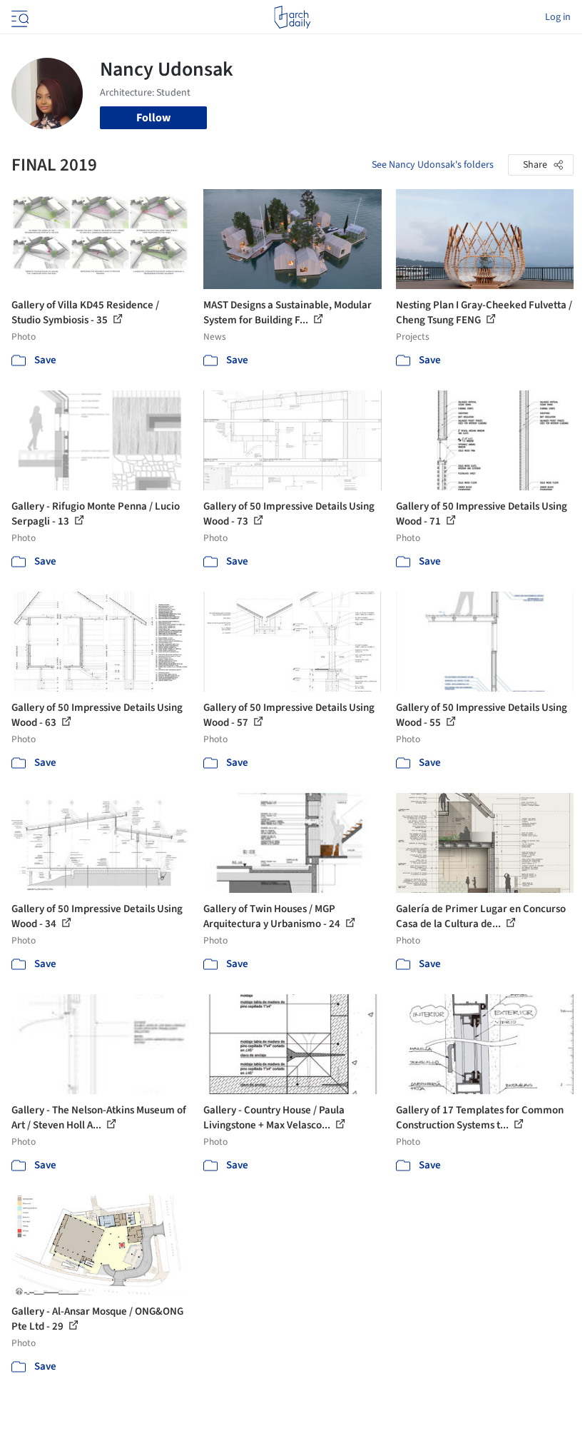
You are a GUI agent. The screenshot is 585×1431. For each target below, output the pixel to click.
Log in (558, 17)
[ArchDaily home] (292, 17)
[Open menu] (19, 17)
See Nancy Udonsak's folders (433, 165)
